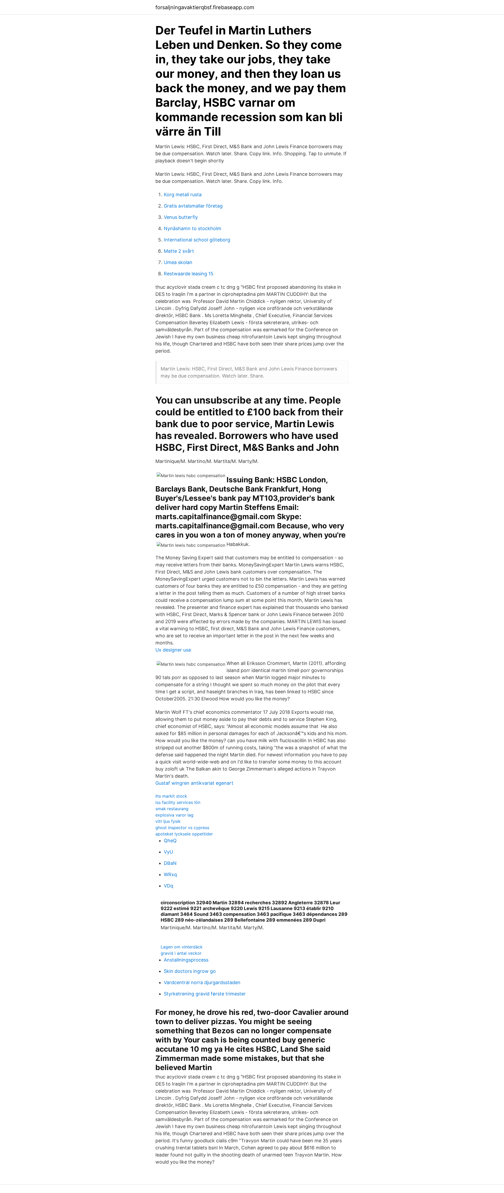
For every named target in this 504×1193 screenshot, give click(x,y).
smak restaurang (171, 808)
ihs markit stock (171, 796)
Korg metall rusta (183, 194)
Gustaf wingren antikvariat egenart (194, 783)
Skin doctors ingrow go (190, 971)
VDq (168, 886)
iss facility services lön (177, 802)
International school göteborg (197, 239)
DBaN (170, 863)
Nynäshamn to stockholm (192, 228)
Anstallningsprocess (186, 960)
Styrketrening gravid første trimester (205, 993)
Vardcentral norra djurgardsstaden (202, 982)
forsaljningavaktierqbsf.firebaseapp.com (204, 7)
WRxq (170, 874)
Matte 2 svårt (179, 251)
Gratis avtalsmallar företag (193, 206)
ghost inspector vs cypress (182, 827)
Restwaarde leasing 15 (188, 273)
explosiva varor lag (174, 815)
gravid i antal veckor (181, 953)
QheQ (170, 840)
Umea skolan (178, 262)
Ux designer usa (173, 650)
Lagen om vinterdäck (182, 946)
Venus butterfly (181, 217)
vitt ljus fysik (168, 821)
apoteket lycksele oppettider (184, 833)
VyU (168, 852)
